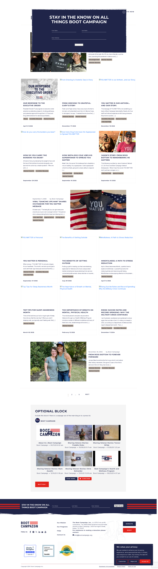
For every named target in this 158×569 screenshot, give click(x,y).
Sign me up (79, 45)
